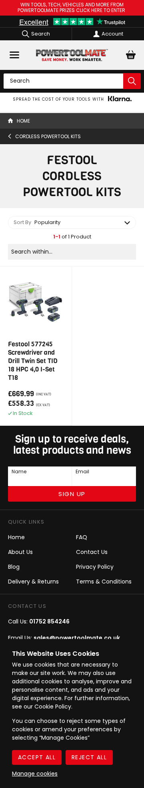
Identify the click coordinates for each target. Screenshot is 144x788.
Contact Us (92, 552)
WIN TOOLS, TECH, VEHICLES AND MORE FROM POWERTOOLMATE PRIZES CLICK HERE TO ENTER (72, 8)
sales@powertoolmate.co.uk (77, 638)
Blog (14, 567)
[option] (72, 99)
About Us (20, 552)
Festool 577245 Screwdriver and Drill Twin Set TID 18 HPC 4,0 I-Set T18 (33, 361)
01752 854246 (49, 621)
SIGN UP (72, 494)
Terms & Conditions (104, 582)
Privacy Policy (95, 567)
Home (16, 537)
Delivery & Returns (33, 582)
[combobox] (72, 222)
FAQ (81, 537)
